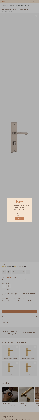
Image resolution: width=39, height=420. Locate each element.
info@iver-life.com (19, 213)
